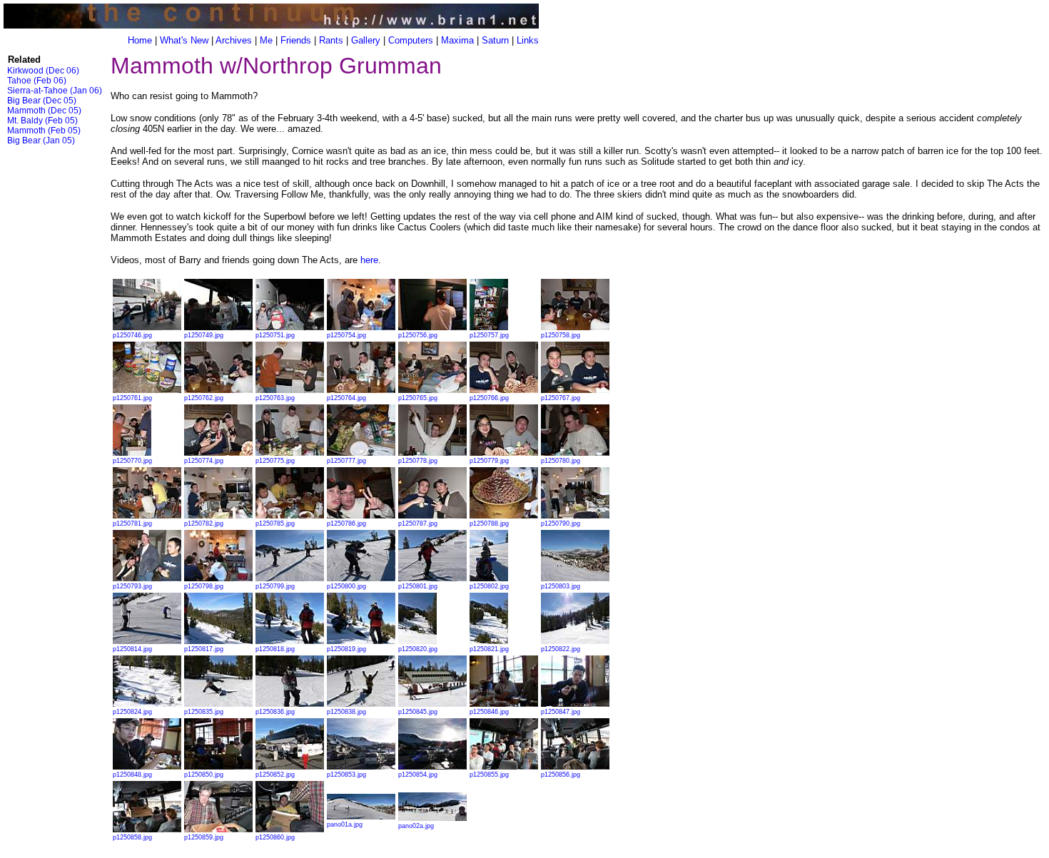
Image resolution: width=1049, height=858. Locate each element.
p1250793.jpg (132, 586)
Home (140, 40)
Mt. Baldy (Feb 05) (42, 121)
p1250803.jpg (560, 586)
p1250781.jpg (132, 523)
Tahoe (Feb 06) (36, 81)
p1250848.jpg (132, 774)
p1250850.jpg (203, 774)
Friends (295, 40)
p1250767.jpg (560, 398)
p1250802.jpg (489, 586)
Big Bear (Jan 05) (41, 140)
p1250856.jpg (560, 774)
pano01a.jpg (345, 824)
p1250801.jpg (417, 586)
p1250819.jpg (346, 649)
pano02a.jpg (416, 825)
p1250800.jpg (346, 586)
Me (266, 40)
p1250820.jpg (417, 649)
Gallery (365, 40)
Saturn (495, 40)
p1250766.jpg (489, 398)
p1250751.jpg (275, 335)
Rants (331, 40)
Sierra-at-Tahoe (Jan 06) (54, 91)
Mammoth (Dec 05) (44, 111)
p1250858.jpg (132, 837)
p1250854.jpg (417, 774)
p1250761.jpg (132, 398)
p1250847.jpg (560, 711)
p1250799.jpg (275, 586)
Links (528, 40)
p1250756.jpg (417, 335)
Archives (234, 40)
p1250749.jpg (203, 335)
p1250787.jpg (417, 523)
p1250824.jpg (132, 711)
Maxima (457, 40)
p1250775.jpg (275, 460)
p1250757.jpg (489, 335)
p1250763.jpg (275, 398)
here (369, 260)
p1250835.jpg (203, 711)
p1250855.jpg (489, 774)
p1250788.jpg (489, 523)
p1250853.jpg (346, 774)
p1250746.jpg (132, 335)
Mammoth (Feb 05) (44, 131)
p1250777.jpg (346, 460)
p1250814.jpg (132, 649)
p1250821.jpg (489, 649)
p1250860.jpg (275, 837)
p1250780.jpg (560, 460)
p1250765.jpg (417, 398)
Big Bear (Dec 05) (41, 101)
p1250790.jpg (560, 523)
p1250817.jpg (203, 649)
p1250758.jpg (560, 335)
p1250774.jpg (203, 460)
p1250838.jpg (346, 711)
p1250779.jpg (489, 460)
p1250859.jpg (203, 837)
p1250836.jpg (275, 711)
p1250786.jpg (346, 523)
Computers (410, 40)
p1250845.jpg (417, 711)
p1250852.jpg (275, 774)
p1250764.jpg (346, 398)
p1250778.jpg (417, 460)
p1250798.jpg (203, 586)
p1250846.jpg (489, 711)
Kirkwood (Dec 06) (43, 71)
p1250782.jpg (203, 523)
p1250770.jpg (132, 460)
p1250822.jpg (560, 649)
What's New (184, 40)
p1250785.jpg (275, 523)
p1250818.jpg (275, 649)
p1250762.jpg (203, 398)
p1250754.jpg (346, 335)
